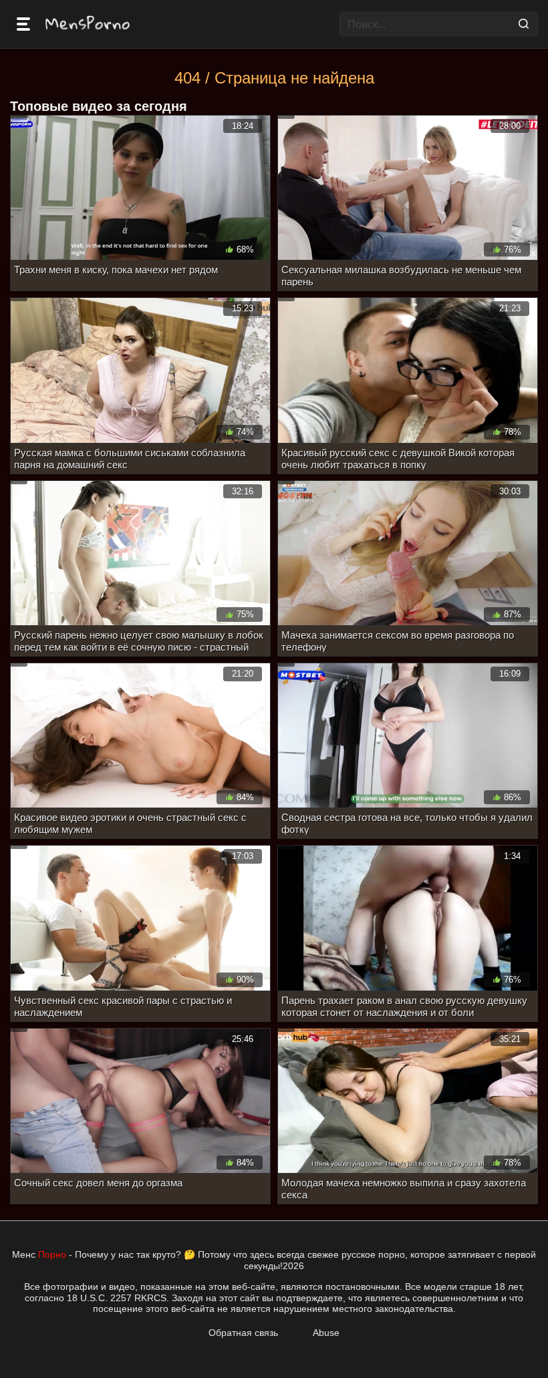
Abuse (326, 1332)
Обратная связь (243, 1332)
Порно (52, 1254)
